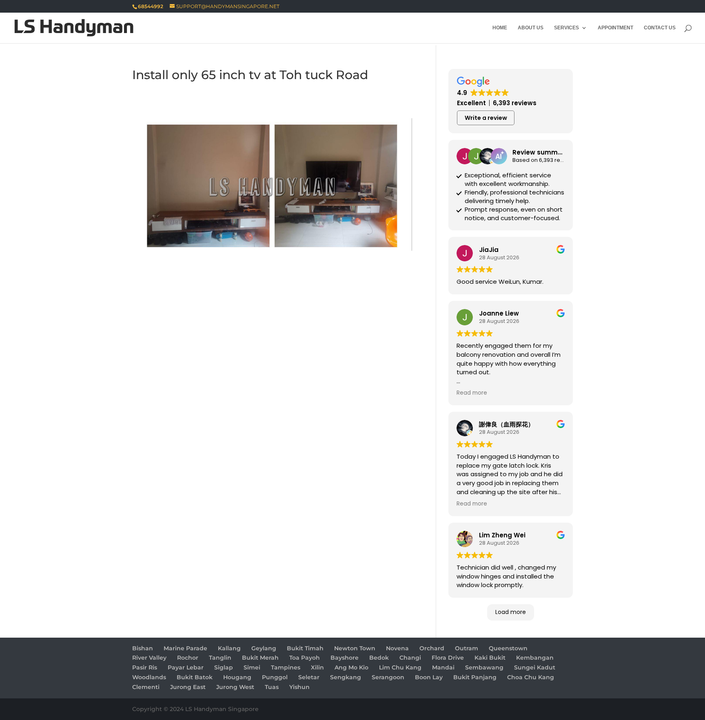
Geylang (263, 648)
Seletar (308, 677)
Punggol (275, 677)
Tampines (285, 667)
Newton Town (354, 648)
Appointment (615, 28)
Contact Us (660, 28)
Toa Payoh (304, 657)
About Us (530, 28)
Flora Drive (448, 657)
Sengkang (345, 677)
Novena (397, 648)
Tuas (272, 687)
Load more (510, 612)
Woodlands (149, 677)
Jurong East (188, 687)
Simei (252, 667)
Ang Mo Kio (351, 667)
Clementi (146, 687)
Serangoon (388, 677)
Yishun (299, 687)
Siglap (223, 667)
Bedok (379, 657)
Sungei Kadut (534, 667)
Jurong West (235, 687)
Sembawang (484, 667)
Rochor (187, 657)
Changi (410, 657)
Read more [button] (472, 393)
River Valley (149, 657)
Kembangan (535, 657)
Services (566, 28)
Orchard (431, 648)
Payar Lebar (186, 667)
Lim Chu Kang (400, 667)
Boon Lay (429, 677)
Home (499, 28)
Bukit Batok (195, 677)
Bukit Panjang (475, 677)
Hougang (237, 677)
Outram (466, 648)
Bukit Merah (260, 657)
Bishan (142, 648)
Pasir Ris (144, 667)
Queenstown (508, 648)
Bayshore (344, 657)
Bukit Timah (305, 648)
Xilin (317, 667)
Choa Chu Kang (530, 677)
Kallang (229, 648)
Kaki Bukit (489, 657)
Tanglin (220, 657)
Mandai (443, 667)
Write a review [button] (486, 118)
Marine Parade (185, 648)
